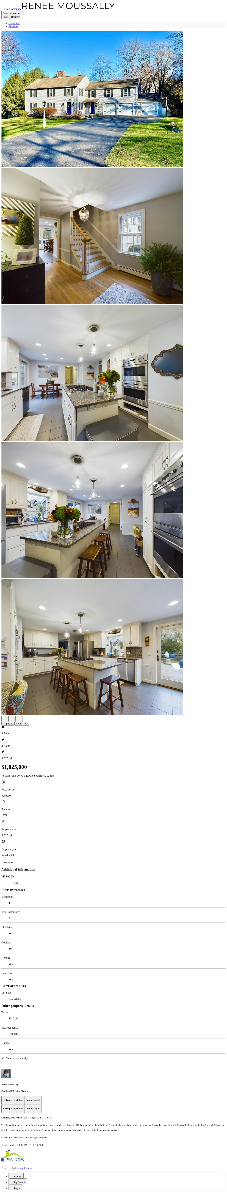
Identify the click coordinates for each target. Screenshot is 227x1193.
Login (5, 17)
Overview (14, 23)
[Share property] (19, 719)
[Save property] (12, 719)
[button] (113, 99)
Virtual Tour (22, 723)
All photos (8, 723)
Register (15, 17)
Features (13, 26)
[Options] (5, 719)
